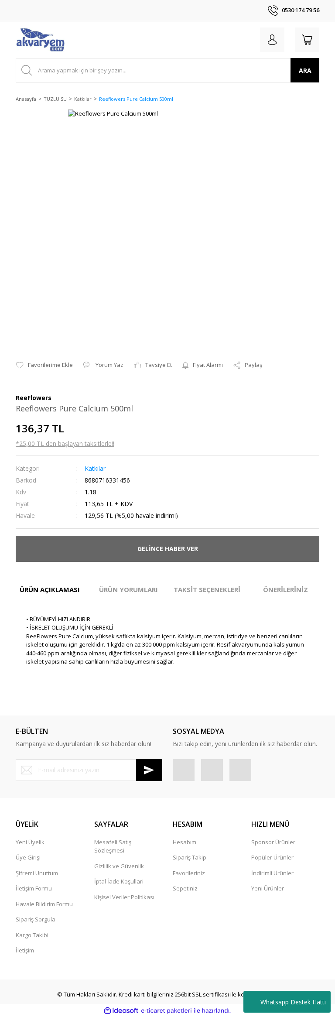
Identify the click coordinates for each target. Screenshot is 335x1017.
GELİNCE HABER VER (167, 548)
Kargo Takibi (32, 935)
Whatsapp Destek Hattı (293, 1002)
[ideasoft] (121, 1011)
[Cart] (307, 39)
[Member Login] (272, 39)
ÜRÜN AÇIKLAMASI (50, 589)
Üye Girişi (28, 857)
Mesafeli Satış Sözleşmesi (112, 846)
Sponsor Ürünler (273, 842)
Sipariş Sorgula (35, 919)
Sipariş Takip (189, 857)
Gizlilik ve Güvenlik (119, 866)
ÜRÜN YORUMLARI (128, 589)
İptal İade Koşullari (119, 881)
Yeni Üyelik (30, 842)
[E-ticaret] (166, 1011)
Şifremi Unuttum (37, 873)
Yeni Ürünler (267, 888)
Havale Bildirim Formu (44, 904)
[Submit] (149, 770)
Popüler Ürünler (272, 857)
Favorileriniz (189, 873)
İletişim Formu (34, 888)
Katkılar (95, 468)
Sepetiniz (185, 888)
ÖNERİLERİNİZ (285, 589)
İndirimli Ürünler (272, 873)
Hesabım (184, 842)
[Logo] (40, 39)
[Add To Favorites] (44, 365)
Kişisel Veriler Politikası (124, 897)
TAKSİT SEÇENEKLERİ (207, 589)
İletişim (25, 950)
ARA (305, 70)
